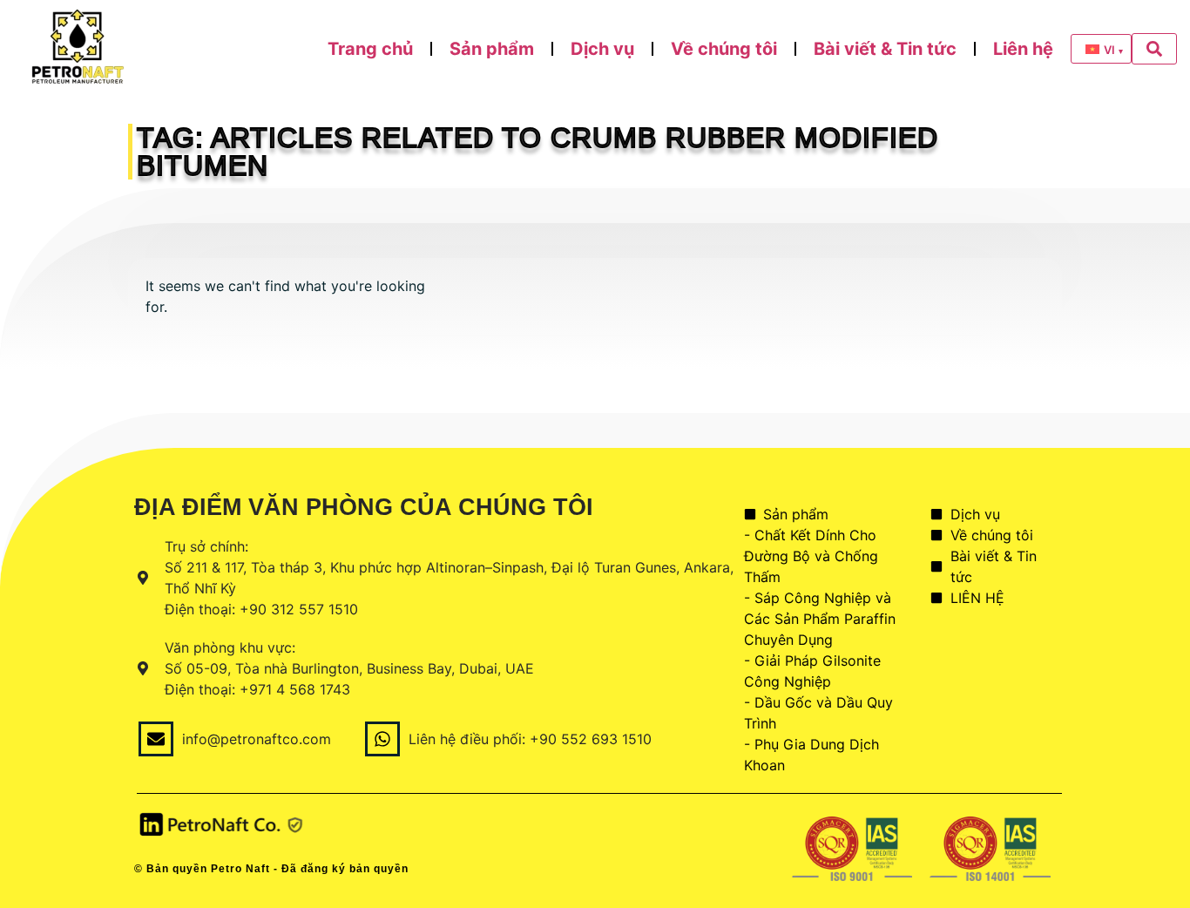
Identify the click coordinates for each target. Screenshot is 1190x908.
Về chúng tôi (724, 48)
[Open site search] (1154, 48)
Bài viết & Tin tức (885, 48)
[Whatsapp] (382, 739)
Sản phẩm (492, 48)
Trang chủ (370, 48)
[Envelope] (156, 739)
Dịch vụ (602, 48)
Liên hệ (1023, 48)
